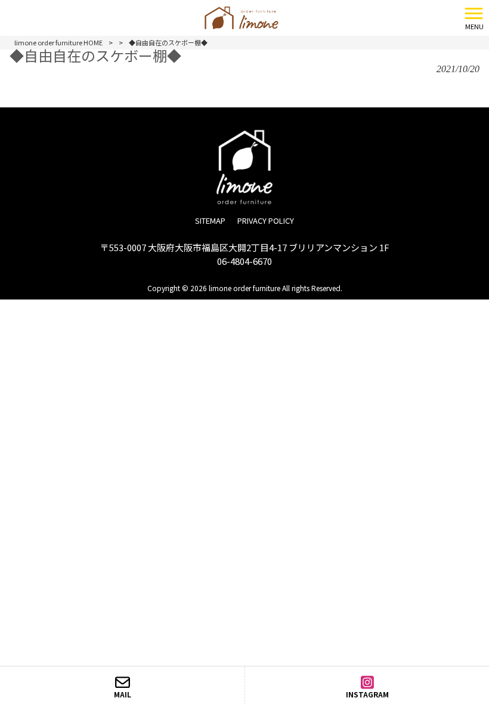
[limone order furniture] (229, 16)
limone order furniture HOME (58, 42)
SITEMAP (210, 220)
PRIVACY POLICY (265, 220)
